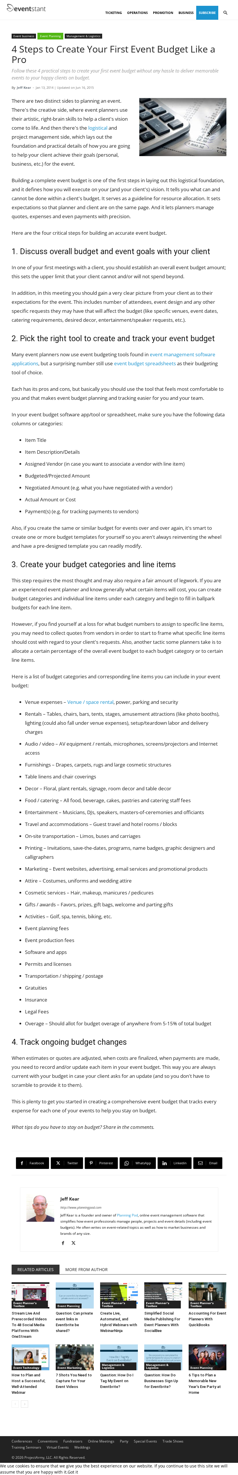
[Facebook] (65, 1243)
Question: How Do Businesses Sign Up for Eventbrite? (161, 1381)
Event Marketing (69, 1368)
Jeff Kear (24, 87)
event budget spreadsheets (145, 363)
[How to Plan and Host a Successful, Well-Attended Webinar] (30, 1357)
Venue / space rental (90, 702)
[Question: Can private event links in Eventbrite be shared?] (74, 1295)
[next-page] (24, 1404)
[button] (225, 13)
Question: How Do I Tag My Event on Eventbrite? (117, 1381)
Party (124, 1441)
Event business (23, 36)
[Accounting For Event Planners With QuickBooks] (207, 1295)
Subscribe (207, 12)
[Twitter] (75, 1243)
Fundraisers (72, 1441)
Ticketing (113, 12)
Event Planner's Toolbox (25, 1304)
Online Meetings (101, 1441)
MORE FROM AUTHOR (86, 1269)
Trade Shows (173, 1441)
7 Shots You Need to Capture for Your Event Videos (74, 1381)
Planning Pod (127, 1215)
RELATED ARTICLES (35, 1269)
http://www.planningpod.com (81, 1207)
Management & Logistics (83, 36)
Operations (137, 12)
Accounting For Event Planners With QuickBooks (207, 1319)
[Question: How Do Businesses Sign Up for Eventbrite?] (163, 1357)
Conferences (22, 1441)
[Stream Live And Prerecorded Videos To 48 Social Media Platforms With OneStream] (30, 1295)
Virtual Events (58, 1447)
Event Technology (26, 1368)
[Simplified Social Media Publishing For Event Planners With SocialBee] (163, 1295)
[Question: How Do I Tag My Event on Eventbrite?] (119, 1357)
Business (186, 12)
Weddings (82, 1447)
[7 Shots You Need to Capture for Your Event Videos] (74, 1357)
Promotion (163, 12)
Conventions (48, 1441)
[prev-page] (15, 1404)
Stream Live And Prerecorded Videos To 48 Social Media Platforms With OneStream (29, 1325)
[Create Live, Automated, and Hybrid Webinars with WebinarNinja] (119, 1295)
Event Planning (50, 36)
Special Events (145, 1441)
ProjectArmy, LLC (38, 1457)
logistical (97, 127)
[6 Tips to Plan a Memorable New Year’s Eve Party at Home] (207, 1357)
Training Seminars (26, 1447)
